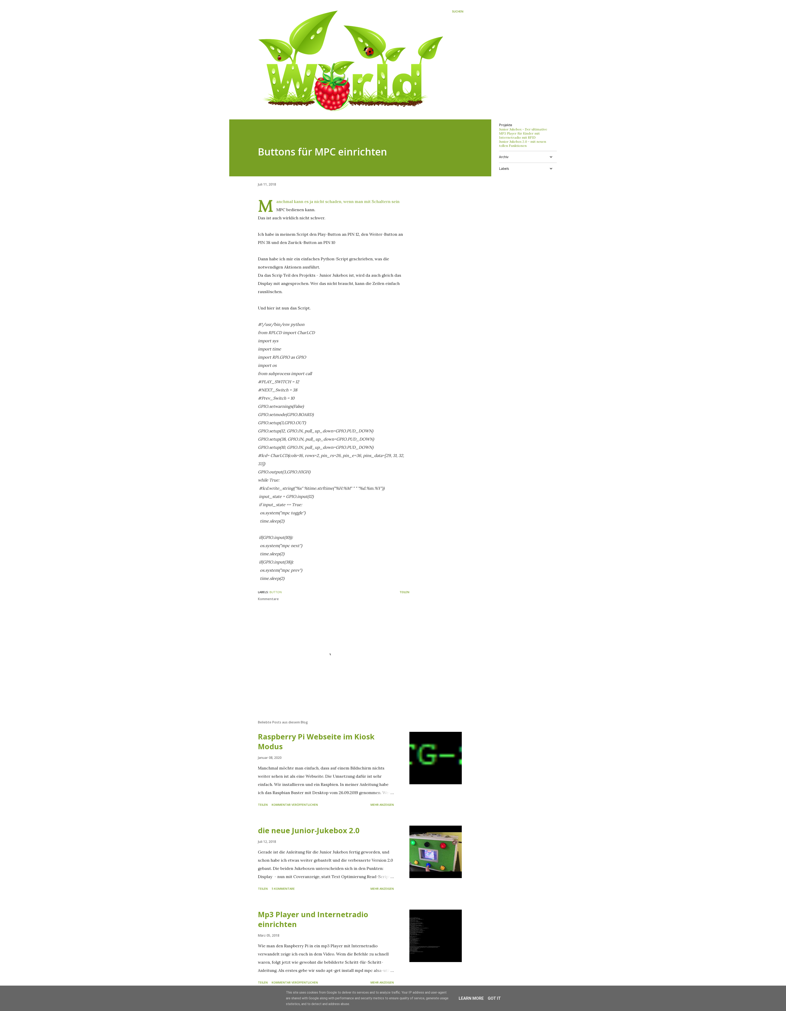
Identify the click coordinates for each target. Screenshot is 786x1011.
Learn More (471, 998)
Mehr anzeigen (382, 805)
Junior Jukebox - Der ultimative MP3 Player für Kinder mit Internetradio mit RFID (523, 133)
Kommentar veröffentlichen (295, 805)
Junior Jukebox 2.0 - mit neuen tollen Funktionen (522, 143)
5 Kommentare (283, 889)
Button (275, 592)
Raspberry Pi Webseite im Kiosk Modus (316, 741)
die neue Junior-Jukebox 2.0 (309, 830)
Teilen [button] (404, 592)
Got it (494, 998)
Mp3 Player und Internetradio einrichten (313, 919)
